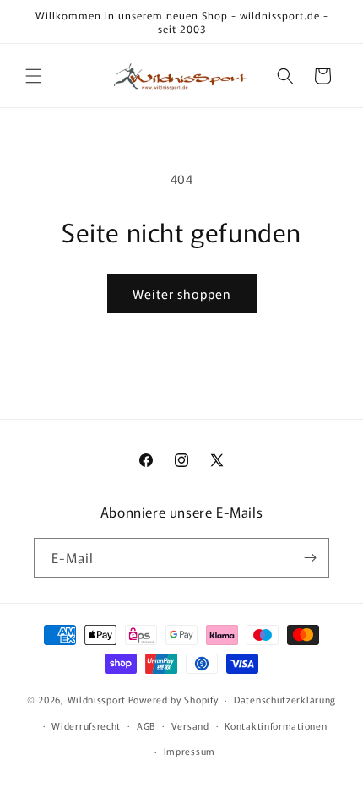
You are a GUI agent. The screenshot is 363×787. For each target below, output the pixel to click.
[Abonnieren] (309, 558)
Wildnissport (97, 699)
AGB (146, 725)
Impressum (189, 750)
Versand (190, 725)
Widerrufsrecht (86, 725)
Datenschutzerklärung (285, 699)
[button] (33, 76)
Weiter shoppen (182, 293)
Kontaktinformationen (276, 725)
